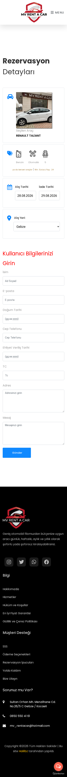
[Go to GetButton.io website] (58, 773)
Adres (7, 385)
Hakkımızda (11, 589)
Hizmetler (9, 597)
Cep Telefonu (12, 329)
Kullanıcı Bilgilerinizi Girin (28, 258)
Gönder (16, 453)
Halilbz (23, 751)
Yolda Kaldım (12, 670)
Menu (59, 12)
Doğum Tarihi (12, 310)
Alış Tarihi (21, 187)
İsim (5, 272)
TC (5, 366)
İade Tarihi (46, 187)
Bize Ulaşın (10, 679)
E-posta (8, 291)
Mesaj (7, 418)
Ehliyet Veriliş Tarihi (16, 348)
